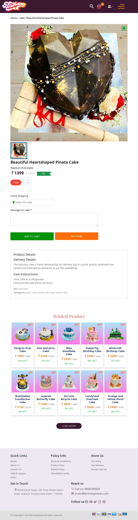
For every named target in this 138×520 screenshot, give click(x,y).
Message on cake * (21, 210)
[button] (91, 6)
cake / (23, 18)
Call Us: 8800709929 (87, 489)
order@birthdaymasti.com (91, 493)
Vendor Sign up (99, 469)
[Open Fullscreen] (122, 135)
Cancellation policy (60, 473)
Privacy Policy (57, 465)
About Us (15, 465)
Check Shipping (19, 195)
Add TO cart (32, 236)
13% (43, 173)
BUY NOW (76, 236)
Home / (14, 18)
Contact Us (16, 469)
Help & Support (18, 473)
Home (13, 461)
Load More (69, 425)
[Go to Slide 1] (18, 150)
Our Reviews (97, 465)
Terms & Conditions (61, 461)
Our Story (96, 461)
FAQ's (13, 477)
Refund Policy (57, 469)
